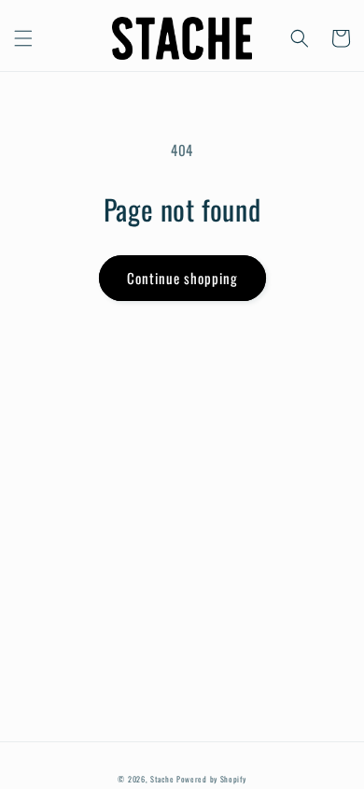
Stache (162, 778)
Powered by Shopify (211, 778)
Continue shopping (182, 277)
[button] (23, 38)
